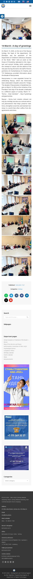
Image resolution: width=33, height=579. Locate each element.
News (5, 357)
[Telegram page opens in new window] (12, 2)
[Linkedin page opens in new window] (14, 2)
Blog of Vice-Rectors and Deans (12, 344)
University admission (7, 537)
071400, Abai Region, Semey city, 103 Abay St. (14, 509)
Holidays (20, 289)
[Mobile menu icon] (30, 6)
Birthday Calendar (9, 353)
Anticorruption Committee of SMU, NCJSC (15, 346)
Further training (6, 553)
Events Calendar (8, 355)
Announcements (8, 359)
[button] (2, 16)
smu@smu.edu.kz (6, 515)
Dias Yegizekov (10, 575)
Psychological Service (9, 348)
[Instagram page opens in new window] (9, 2)
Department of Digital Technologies (16, 577)
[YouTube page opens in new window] (7, 2)
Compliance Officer (9, 350)
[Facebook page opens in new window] (4, 2)
